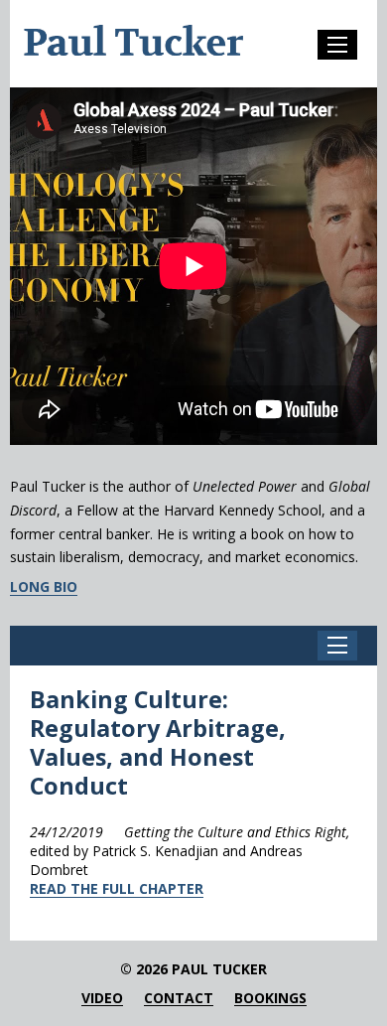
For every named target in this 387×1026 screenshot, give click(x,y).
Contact (178, 998)
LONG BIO (43, 587)
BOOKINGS (270, 998)
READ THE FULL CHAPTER (116, 888)
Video (102, 998)
